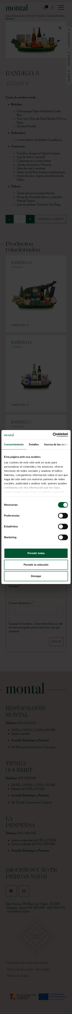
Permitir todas (36, 553)
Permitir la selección (36, 564)
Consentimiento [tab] (14, 444)
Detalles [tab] (34, 444)
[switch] (63, 515)
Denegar (36, 576)
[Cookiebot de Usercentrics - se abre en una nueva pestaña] (52, 435)
